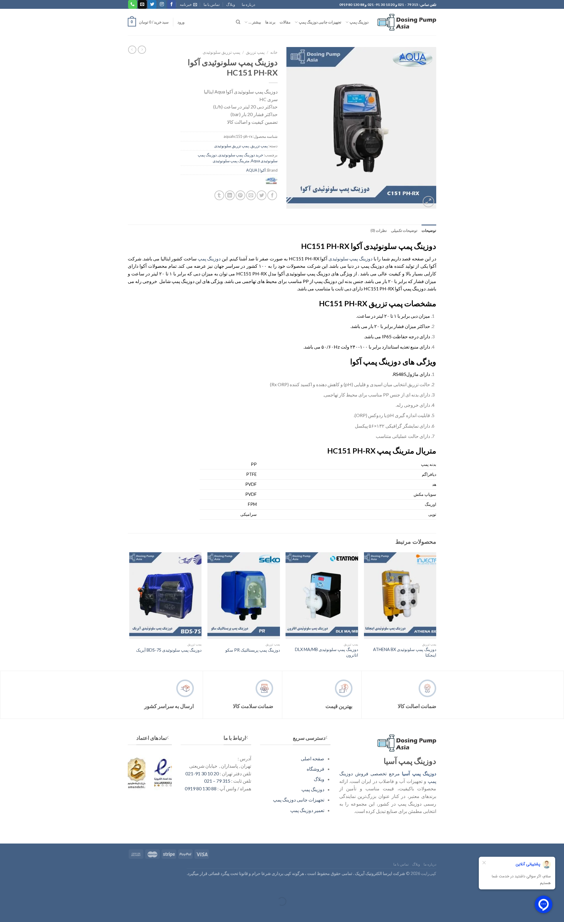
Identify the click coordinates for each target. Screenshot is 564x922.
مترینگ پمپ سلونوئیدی (231, 160)
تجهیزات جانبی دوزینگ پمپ (320, 22)
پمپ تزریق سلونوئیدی (221, 52)
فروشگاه (315, 769)
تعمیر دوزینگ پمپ (307, 810)
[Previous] (436, 611)
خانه (274, 52)
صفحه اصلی (312, 758)
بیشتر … (255, 22)
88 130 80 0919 (200, 788)
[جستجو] (238, 22)
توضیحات (429, 230)
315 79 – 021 (217, 781)
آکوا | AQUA (256, 170)
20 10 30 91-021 (202, 773)
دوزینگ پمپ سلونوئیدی (350, 258)
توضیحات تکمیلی (404, 230)
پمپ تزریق (255, 52)
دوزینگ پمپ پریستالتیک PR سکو (252, 649)
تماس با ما (212, 4)
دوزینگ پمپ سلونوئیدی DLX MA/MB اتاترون (326, 652)
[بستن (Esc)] (558, 887)
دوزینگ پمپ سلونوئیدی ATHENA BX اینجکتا (404, 652)
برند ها (270, 22)
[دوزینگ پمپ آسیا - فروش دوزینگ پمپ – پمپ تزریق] (406, 22)
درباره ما (248, 4)
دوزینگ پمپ (359, 22)
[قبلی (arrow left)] (558, 911)
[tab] (429, 230)
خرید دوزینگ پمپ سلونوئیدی (240, 155)
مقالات (285, 22)
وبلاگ (230, 4)
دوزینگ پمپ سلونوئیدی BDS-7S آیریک (169, 649)
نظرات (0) (378, 230)
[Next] (129, 611)
